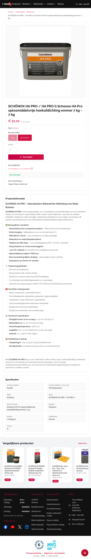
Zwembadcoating (54, 529)
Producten (16, 4)
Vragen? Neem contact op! (17, 184)
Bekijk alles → (83, 443)
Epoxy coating (52, 520)
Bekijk (7, 480)
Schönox (16, 128)
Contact (50, 4)
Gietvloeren (36, 511)
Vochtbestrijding (38, 516)
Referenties (38, 4)
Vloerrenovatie (37, 529)
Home (7, 4)
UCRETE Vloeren (34, 501)
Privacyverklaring (34, 553)
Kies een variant (14, 132)
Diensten (26, 4)
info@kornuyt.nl (78, 520)
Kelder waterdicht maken (54, 514)
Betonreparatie (37, 525)
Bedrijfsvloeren (37, 507)
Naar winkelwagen (15, 181)
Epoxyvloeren (52, 500)
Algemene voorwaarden (54, 553)
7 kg (12, 138)
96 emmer (25, 138)
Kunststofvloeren (54, 509)
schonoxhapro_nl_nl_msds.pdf (19, 169)
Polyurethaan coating (55, 525)
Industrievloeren (53, 504)
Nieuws (61, 4)
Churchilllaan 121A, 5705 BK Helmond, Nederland (77, 505)
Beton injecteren (38, 520)
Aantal (10, 144)
